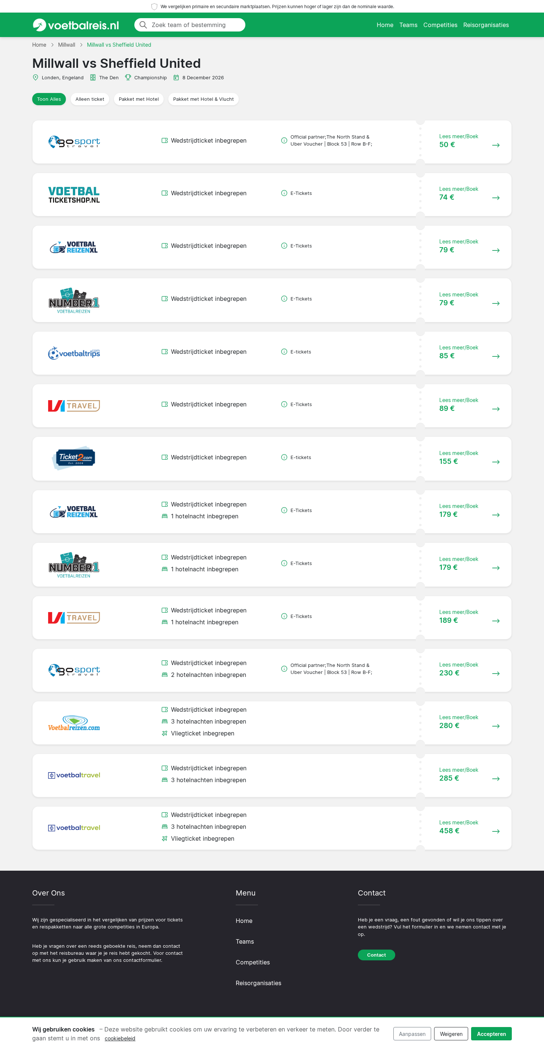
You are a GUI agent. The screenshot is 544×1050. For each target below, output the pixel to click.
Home (385, 25)
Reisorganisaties (486, 25)
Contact (376, 955)
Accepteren (491, 1034)
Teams (408, 25)
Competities (440, 25)
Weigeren (451, 1034)
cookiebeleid (120, 1038)
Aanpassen (412, 1034)
